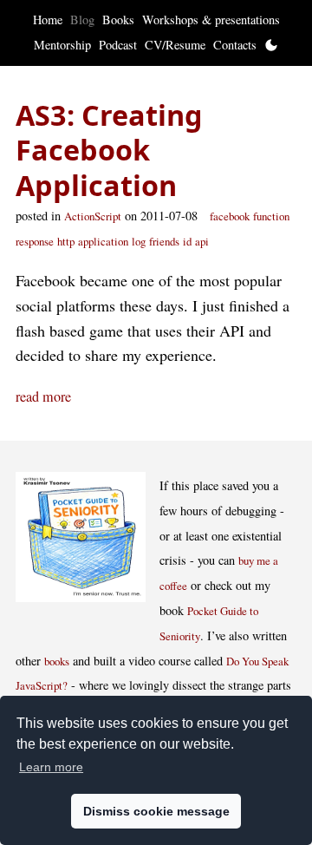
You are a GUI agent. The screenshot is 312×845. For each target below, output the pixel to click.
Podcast (118, 44)
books (56, 661)
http (66, 241)
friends (164, 241)
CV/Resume (175, 44)
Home (47, 19)
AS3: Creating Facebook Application (109, 149)
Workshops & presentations (211, 19)
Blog (82, 19)
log (139, 241)
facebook (230, 216)
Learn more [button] (51, 767)
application (103, 241)
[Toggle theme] (271, 45)
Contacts (235, 44)
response (35, 241)
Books (118, 19)
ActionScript (92, 216)
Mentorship (62, 44)
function (271, 216)
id (187, 241)
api (202, 241)
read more (43, 396)
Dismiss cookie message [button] (156, 811)
